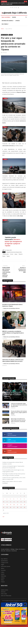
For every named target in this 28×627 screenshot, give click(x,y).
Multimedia (5, 22)
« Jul (3, 515)
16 (24, 500)
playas (16, 252)
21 (17, 503)
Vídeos (2, 578)
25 (7, 506)
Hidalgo (12, 547)
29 (21, 506)
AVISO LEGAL (4, 592)
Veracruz (8, 549)
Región (14, 15)
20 (14, 503)
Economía (3, 569)
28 (17, 506)
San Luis (3, 549)
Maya (17, 547)
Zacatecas (14, 549)
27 (14, 506)
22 (21, 503)
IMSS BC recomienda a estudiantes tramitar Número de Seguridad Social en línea (13, 331)
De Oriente (22, 547)
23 (24, 503)
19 (10, 503)
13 (14, 500)
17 (3, 503)
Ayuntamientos (4, 559)
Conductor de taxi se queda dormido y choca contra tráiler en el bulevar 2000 (13, 477)
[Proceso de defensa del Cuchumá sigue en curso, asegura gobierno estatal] (6, 412)
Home (2, 27)
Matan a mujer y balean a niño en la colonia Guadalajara (14, 2)
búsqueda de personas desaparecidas (14, 250)
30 (24, 506)
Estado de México (5, 547)
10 (3, 500)
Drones (11, 252)
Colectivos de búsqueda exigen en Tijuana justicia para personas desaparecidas (19, 403)
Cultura (2, 570)
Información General (7, 19)
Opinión (17, 19)
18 (7, 503)
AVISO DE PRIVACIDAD (6, 594)
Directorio (3, 590)
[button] (24, 1)
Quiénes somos (4, 588)
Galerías (10, 33)
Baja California (6, 15)
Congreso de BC (4, 561)
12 (10, 500)
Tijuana (8, 254)
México (2, 567)
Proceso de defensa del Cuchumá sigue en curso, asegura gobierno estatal (19, 411)
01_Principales (7, 388)
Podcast (3, 580)
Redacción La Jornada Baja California (12, 307)
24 (3, 506)
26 (10, 506)
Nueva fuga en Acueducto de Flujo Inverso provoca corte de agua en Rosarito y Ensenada (18, 419)
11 (7, 500)
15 (21, 500)
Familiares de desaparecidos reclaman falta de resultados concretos (12, 393)
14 (17, 500)
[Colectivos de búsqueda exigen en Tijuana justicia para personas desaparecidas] (6, 404)
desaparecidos (6, 252)
